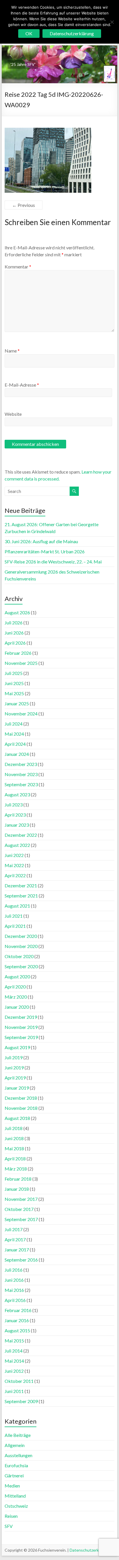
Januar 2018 (17, 1189)
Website (13, 414)
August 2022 (17, 845)
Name (12, 350)
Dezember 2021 (21, 885)
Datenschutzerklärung (90, 1550)
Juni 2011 (14, 1391)
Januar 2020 (17, 1007)
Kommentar (18, 266)
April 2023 (15, 814)
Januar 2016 (17, 1320)
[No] (112, 22)
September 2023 (21, 784)
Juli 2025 (14, 673)
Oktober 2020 (19, 956)
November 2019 (21, 1027)
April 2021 (15, 926)
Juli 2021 (14, 916)
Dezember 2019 (21, 1017)
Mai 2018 (14, 1148)
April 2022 (15, 875)
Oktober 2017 (19, 1209)
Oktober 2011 (19, 1381)
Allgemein (15, 1445)
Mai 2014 (14, 1361)
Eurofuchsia (16, 1465)
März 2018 (16, 1168)
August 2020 (17, 976)
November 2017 (21, 1199)
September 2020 (21, 966)
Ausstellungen (18, 1455)
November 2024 (21, 713)
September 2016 (21, 1259)
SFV (9, 1526)
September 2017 (21, 1219)
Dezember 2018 (21, 1098)
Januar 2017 (17, 1249)
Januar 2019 (17, 1087)
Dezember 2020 (21, 936)
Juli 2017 (14, 1229)
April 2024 (15, 744)
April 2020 (15, 986)
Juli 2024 (14, 723)
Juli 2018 (14, 1128)
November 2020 (21, 946)
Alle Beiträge (18, 1435)
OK (28, 33)
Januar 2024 (17, 754)
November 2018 (21, 1108)
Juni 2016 (14, 1280)
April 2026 (15, 642)
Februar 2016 (18, 1310)
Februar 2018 (18, 1178)
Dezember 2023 (21, 764)
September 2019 (21, 1037)
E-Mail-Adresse (22, 384)
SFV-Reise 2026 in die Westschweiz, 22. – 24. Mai (53, 561)
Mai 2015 (14, 1340)
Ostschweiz (16, 1506)
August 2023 (17, 794)
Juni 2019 (14, 1067)
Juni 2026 (14, 632)
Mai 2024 (14, 734)
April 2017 (15, 1239)
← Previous (23, 205)
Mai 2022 (14, 865)
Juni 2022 (14, 855)
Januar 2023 (17, 825)
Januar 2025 (17, 703)
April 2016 (15, 1300)
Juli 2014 (14, 1350)
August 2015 (17, 1330)
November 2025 (21, 663)
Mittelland (15, 1495)
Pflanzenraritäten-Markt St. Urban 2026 (45, 551)
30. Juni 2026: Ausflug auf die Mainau (41, 541)
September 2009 (21, 1401)
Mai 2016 (14, 1290)
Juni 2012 (14, 1371)
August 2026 (17, 612)
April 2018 (15, 1158)
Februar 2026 (18, 653)
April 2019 (15, 1077)
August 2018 (17, 1118)
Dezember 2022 (21, 835)
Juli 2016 (14, 1270)
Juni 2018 (14, 1138)
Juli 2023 (14, 804)
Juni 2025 (14, 683)
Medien (12, 1485)
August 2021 (17, 905)
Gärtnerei (14, 1475)
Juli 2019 (14, 1057)
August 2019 (17, 1047)
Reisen (11, 1516)
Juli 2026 (14, 622)
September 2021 (21, 895)
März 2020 (16, 996)
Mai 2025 (14, 693)
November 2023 (21, 774)
